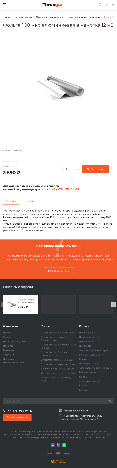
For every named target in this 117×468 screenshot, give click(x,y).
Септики (83, 390)
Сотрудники (9, 354)
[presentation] (3, 304)
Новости (7, 332)
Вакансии (8, 350)
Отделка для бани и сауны (93, 350)
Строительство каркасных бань (58, 364)
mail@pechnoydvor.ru (76, 410)
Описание (10, 201)
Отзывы (30, 201)
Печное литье (86, 341)
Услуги (45, 326)
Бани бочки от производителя (57, 368)
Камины (83, 376)
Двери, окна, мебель (90, 363)
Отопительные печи (90, 337)
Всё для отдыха (87, 372)
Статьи (6, 337)
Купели (83, 385)
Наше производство (14, 341)
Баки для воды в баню (91, 354)
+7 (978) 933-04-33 (65, 189)
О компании (11, 326)
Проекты (8, 346)
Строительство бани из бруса (57, 360)
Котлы (82, 359)
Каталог (84, 326)
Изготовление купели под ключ (58, 373)
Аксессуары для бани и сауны (95, 368)
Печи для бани (87, 332)
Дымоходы (85, 346)
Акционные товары (89, 381)
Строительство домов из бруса (58, 332)
